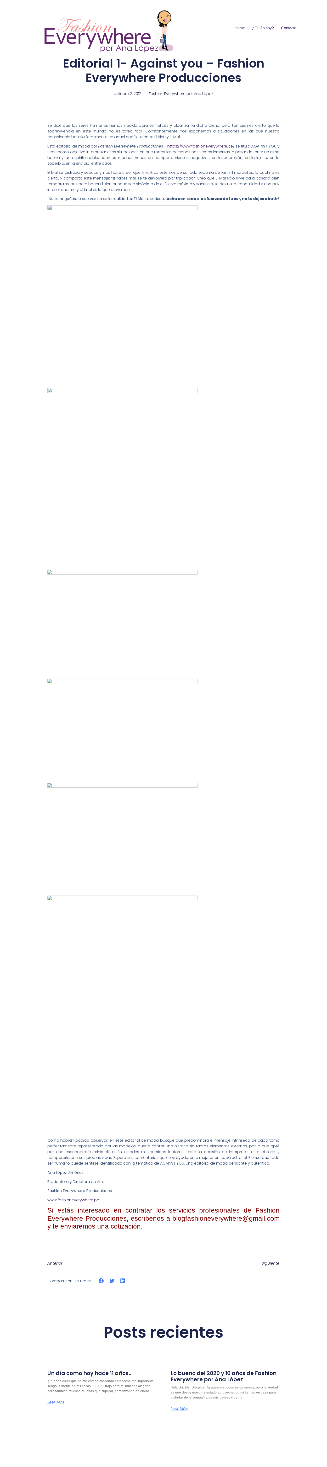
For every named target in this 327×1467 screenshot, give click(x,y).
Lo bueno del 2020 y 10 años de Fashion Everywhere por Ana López (223, 1376)
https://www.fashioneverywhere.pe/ (201, 146)
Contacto (288, 28)
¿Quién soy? (263, 28)
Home (240, 28)
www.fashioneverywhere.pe (73, 1200)
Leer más (55, 1402)
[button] (101, 1281)
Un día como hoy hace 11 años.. (89, 1373)
